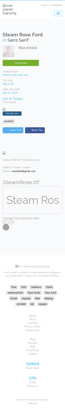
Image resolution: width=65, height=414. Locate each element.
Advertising (32, 350)
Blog (32, 339)
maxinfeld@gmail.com (23, 171)
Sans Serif (18, 40)
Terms (32, 319)
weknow (36, 287)
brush (13, 298)
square (43, 304)
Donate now (12, 113)
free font (50, 292)
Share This (36, 130)
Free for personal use (15, 74)
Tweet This (15, 130)
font (23, 287)
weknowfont (15, 292)
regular (26, 298)
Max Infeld (28, 48)
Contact (32, 353)
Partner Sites (32, 330)
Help (32, 346)
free (13, 287)
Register (57, 5)
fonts (49, 287)
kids (37, 298)
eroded (8, 121)
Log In (45, 5)
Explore (32, 342)
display (49, 298)
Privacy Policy (32, 326)
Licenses (32, 322)
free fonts (34, 292)
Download (21, 62)
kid (32, 304)
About (32, 315)
